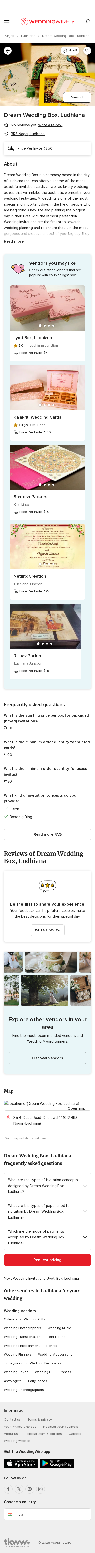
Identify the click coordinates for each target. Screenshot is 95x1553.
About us (11, 1434)
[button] (47, 906)
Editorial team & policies (43, 1434)
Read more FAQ (48, 834)
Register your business (61, 1427)
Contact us (12, 1419)
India (19, 1514)
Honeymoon (13, 1363)
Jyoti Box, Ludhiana (33, 337)
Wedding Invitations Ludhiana (26, 1138)
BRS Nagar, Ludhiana (28, 133)
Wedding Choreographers (24, 1390)
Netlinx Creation (30, 576)
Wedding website (17, 1441)
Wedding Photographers (22, 1328)
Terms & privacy (40, 1419)
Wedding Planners (18, 1354)
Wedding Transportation (22, 1337)
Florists (51, 1346)
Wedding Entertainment (22, 1346)
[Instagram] (40, 1489)
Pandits (65, 1372)
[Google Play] (57, 1467)
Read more (14, 241)
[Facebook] (8, 1489)
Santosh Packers (30, 496)
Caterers (10, 1319)
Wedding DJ (44, 1372)
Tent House (56, 1337)
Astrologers (13, 1381)
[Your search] (8, 51)
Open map (76, 1108)
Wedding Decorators (46, 1363)
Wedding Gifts (34, 1319)
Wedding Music (59, 1328)
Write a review (47, 930)
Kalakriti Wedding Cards (37, 417)
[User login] (88, 22)
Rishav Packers (29, 655)
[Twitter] (19, 1489)
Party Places (37, 1381)
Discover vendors (47, 1058)
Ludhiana (28, 36)
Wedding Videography (55, 1354)
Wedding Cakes (16, 1372)
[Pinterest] (29, 1489)
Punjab (9, 36)
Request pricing (47, 1259)
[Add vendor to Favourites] (87, 51)
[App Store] (21, 1467)
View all (77, 97)
